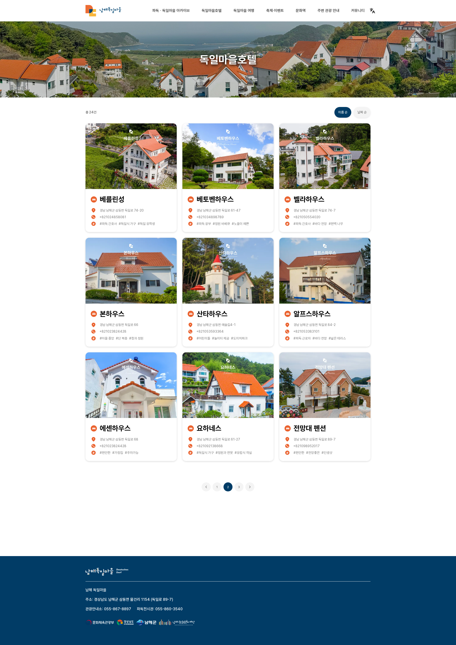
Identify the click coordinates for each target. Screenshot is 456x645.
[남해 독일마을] (103, 10)
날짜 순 (362, 112)
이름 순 (342, 112)
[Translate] (372, 11)
